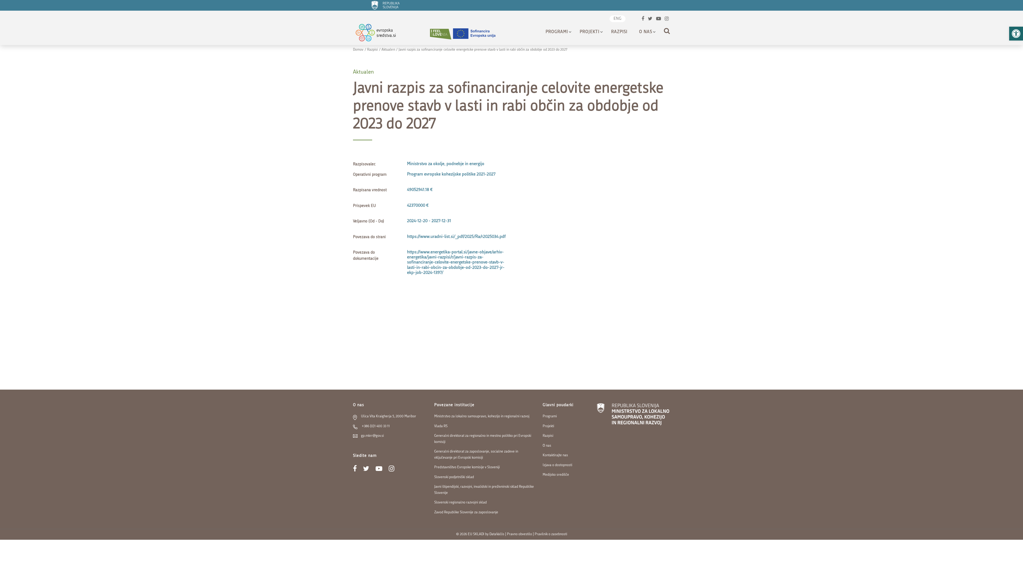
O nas (645, 32)
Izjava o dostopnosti (557, 465)
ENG (618, 19)
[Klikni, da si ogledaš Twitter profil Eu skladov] (650, 19)
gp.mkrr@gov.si (372, 436)
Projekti (589, 32)
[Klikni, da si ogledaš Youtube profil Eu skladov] (658, 19)
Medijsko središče (556, 475)
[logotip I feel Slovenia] (440, 34)
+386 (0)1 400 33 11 (375, 426)
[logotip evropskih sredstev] (380, 34)
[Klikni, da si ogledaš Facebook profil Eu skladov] (643, 19)
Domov (358, 49)
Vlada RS (441, 426)
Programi (557, 32)
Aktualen (388, 49)
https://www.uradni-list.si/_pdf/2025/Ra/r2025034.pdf (456, 237)
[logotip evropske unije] (477, 34)
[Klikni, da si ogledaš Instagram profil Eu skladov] (667, 19)
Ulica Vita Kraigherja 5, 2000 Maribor (388, 416)
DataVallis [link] (496, 534)
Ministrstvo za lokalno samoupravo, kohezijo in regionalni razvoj (481, 416)
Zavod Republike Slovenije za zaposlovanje (466, 512)
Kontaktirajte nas (555, 455)
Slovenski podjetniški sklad (454, 477)
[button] (1016, 34)
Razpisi (619, 32)
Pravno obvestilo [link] (519, 534)
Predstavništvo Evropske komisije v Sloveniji (467, 467)
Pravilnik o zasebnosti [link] (551, 534)
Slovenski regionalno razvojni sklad (460, 502)
